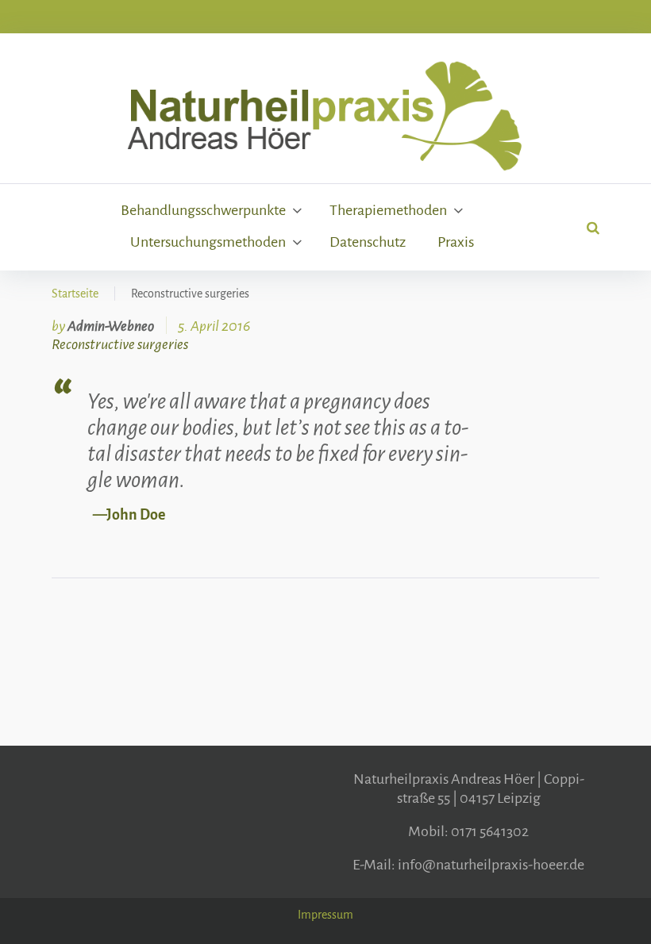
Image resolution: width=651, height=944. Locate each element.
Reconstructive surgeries (120, 344)
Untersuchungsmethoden (208, 242)
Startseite (75, 293)
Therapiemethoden (388, 210)
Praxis (455, 242)
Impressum (325, 914)
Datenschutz (367, 242)
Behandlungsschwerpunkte (203, 210)
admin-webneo (110, 326)
